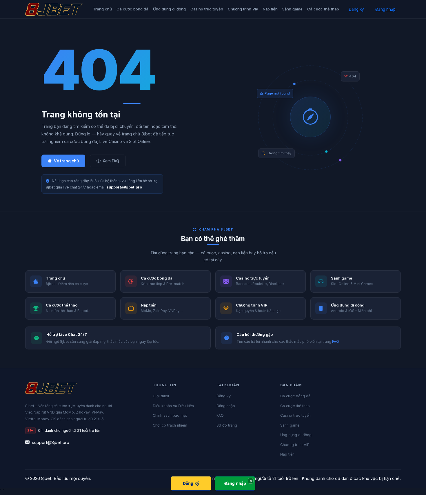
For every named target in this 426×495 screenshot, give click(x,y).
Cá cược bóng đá (132, 9)
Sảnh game (292, 9)
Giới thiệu (161, 396)
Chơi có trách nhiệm (170, 425)
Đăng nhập (385, 9)
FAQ (335, 342)
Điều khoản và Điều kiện (173, 406)
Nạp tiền (270, 9)
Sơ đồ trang (226, 425)
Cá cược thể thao (323, 9)
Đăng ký (356, 9)
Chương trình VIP (243, 9)
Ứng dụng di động (169, 9)
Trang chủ (102, 9)
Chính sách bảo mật (170, 415)
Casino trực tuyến (206, 9)
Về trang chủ (66, 161)
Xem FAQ (111, 161)
